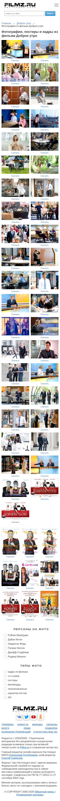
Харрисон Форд (17, 643)
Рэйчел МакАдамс (18, 635)
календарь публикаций (16, 732)
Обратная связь (44, 791)
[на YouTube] (33, 717)
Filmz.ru (24, 747)
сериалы (51, 724)
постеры (13, 680)
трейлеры (8, 724)
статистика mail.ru (45, 732)
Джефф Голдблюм (18, 652)
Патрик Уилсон (16, 648)
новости (22, 724)
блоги (5, 728)
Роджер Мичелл (17, 656)
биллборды (14, 684)
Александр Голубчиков (23, 755)
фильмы (37, 724)
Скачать (15, 60)
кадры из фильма (18, 671)
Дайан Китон (15, 639)
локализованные (17, 689)
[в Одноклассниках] (40, 717)
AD (9, 697)
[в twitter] (26, 717)
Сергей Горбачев (12, 758)
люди (27, 728)
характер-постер (17, 693)
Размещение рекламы (30, 795)
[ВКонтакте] (19, 717)
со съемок (13, 676)
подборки (51, 728)
